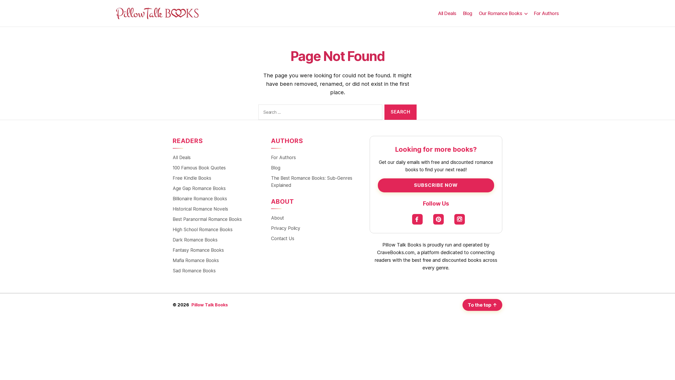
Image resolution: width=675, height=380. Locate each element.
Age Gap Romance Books (199, 188)
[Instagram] (460, 219)
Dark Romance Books (195, 240)
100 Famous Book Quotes (199, 167)
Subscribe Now (436, 185)
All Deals (447, 13)
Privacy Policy (285, 228)
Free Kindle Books (192, 178)
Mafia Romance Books (196, 260)
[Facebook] (417, 219)
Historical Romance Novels (200, 209)
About (277, 218)
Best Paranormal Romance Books (207, 219)
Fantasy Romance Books (198, 250)
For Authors (546, 13)
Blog (467, 13)
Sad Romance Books (194, 270)
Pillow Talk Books (209, 304)
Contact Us (282, 238)
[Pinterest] (439, 219)
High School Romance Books (203, 229)
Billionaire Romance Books (200, 198)
